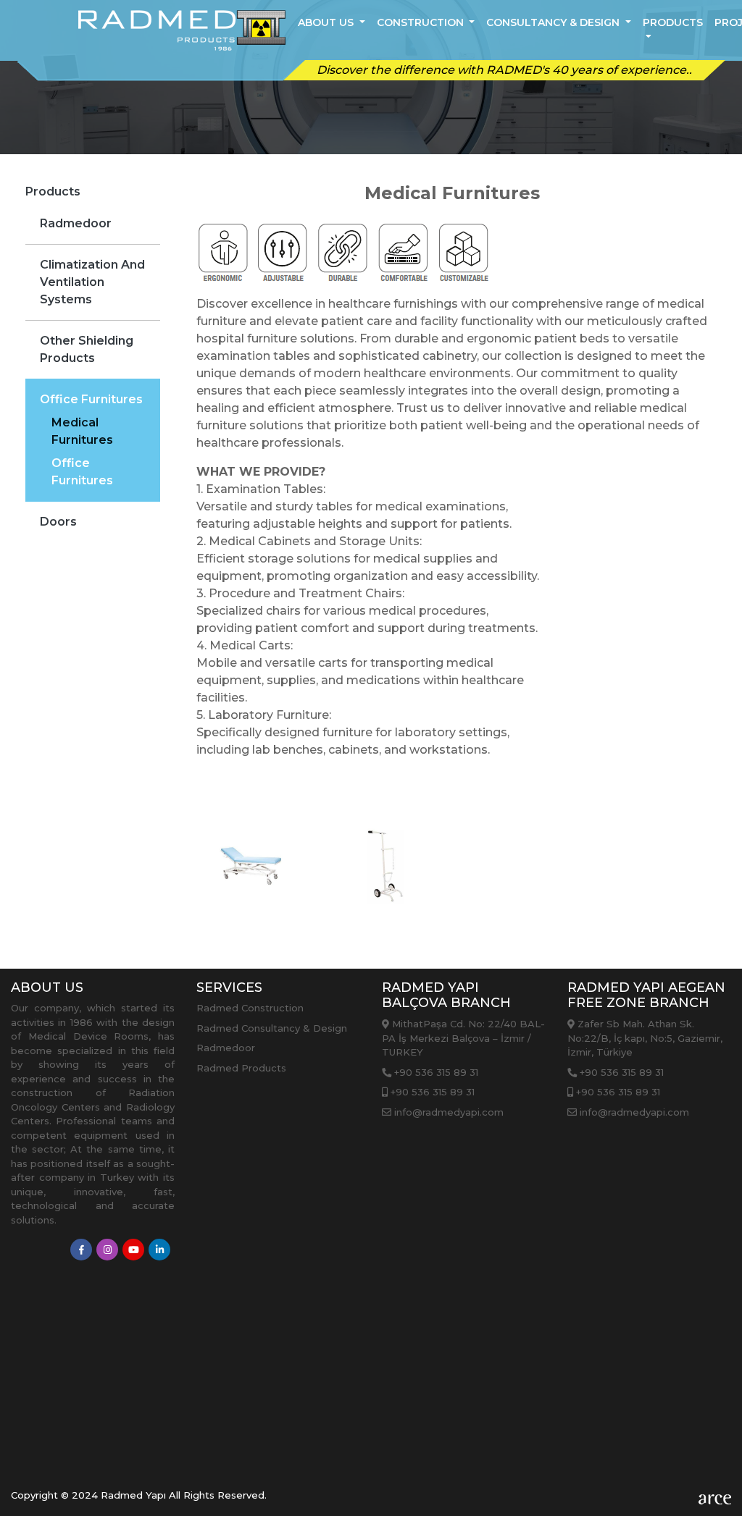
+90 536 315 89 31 (434, 1072)
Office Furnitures (91, 399)
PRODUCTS (673, 22)
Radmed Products (241, 1068)
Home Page (264, 176)
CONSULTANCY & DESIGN (554, 22)
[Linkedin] (159, 1249)
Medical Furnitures (82, 431)
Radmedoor (76, 223)
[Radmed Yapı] (182, 30)
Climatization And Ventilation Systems (92, 282)
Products (350, 176)
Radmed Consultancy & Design (271, 1028)
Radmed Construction (250, 1008)
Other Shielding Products (86, 349)
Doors (58, 522)
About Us (327, 22)
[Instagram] (107, 1249)
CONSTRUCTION (422, 22)
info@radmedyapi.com (447, 1112)
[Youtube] (133, 1249)
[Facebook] (81, 1249)
